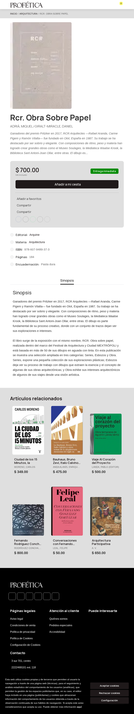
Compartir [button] (24, 205)
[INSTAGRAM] (38, 596)
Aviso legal (16, 618)
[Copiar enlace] (47, 219)
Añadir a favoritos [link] (29, 199)
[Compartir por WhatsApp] (33, 219)
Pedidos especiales (60, 625)
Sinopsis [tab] (67, 280)
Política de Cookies (21, 638)
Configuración (109, 700)
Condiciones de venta (22, 625)
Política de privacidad (22, 631)
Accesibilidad (57, 631)
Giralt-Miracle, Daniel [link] (54, 126)
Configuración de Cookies (25, 645)
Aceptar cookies (109, 685)
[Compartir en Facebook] (18, 219)
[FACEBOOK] (21, 596)
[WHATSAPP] (12, 596)
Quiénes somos (58, 618)
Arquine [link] (34, 234)
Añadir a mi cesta (68, 184)
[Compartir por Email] (40, 219)
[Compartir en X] (26, 219)
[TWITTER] (29, 596)
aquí (79, 707)
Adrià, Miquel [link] (21, 126)
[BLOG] (46, 596)
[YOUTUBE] (55, 596)
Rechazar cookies (109, 693)
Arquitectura (28, 13)
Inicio (13, 13)
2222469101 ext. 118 (23, 667)
